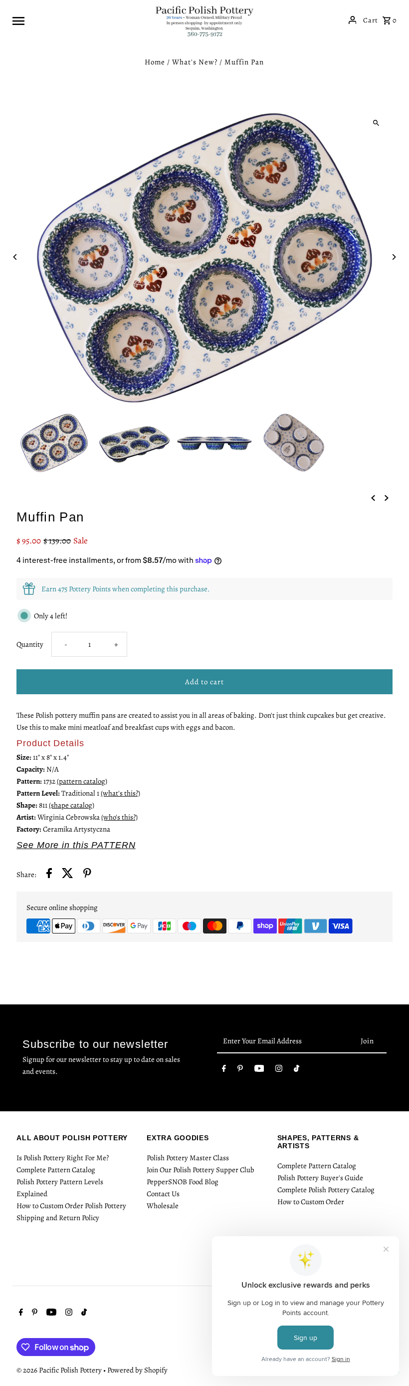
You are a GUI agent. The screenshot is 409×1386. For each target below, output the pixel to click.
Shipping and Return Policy (57, 1218)
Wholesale (163, 1206)
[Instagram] (278, 1070)
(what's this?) (120, 793)
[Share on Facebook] (49, 875)
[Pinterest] (240, 1070)
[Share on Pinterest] (87, 875)
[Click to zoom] (376, 122)
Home (155, 62)
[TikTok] (296, 1070)
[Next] (394, 257)
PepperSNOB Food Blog (182, 1182)
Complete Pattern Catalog (55, 1170)
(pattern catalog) (82, 781)
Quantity (29, 644)
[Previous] (15, 257)
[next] (387, 497)
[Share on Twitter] (67, 875)
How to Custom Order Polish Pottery (71, 1206)
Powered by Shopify (137, 1370)
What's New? (194, 62)
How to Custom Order (310, 1202)
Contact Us (163, 1194)
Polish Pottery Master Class (188, 1158)
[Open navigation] (79, 19)
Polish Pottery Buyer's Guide (320, 1178)
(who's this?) (119, 817)
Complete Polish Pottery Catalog (326, 1190)
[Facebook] (224, 1070)
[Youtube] (259, 1070)
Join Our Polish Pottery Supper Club (200, 1170)
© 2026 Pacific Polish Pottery (59, 1370)
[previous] (373, 497)
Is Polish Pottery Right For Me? (62, 1158)
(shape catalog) (71, 805)
